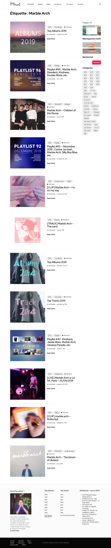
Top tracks (69, 4)
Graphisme (95, 106)
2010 (91, 72)
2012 (85, 75)
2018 (49, 143)
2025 (91, 87)
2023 (97, 84)
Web (85, 133)
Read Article (51, 39)
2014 (49, 258)
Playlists (40, 4)
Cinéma (93, 96)
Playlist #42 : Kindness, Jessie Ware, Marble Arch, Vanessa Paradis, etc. (61, 342)
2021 (85, 84)
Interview (86, 109)
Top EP (96, 127)
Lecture (95, 109)
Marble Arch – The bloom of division (61, 458)
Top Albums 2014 (57, 262)
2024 (85, 87)
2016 (49, 220)
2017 (97, 78)
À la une (92, 90)
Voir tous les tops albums (48, 516)
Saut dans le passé (89, 121)
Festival (86, 106)
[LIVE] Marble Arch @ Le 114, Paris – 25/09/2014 (61, 379)
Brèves (57, 220)
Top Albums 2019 (56, 31)
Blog (95, 93)
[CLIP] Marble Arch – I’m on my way (61, 189)
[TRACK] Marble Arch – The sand (60, 225)
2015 (85, 78)
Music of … (87, 112)
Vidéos (48, 4)
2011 (97, 72)
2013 (91, 75)
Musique (67, 104)
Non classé (87, 115)
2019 (49, 27)
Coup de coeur (59, 181)
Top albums (57, 4)
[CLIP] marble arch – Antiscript (59, 417)
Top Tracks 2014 (56, 300)
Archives (80, 4)
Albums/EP (30, 4)
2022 (91, 84)
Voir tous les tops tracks (67, 515)
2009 (85, 72)
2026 (85, 90)
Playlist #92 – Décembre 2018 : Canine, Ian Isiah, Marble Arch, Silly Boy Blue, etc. (62, 151)
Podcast (86, 118)
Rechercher (88, 57)
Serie (96, 124)
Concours (87, 100)
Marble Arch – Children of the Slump (61, 112)
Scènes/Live (58, 374)
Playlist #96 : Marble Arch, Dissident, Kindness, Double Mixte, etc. (62, 72)
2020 (97, 81)
